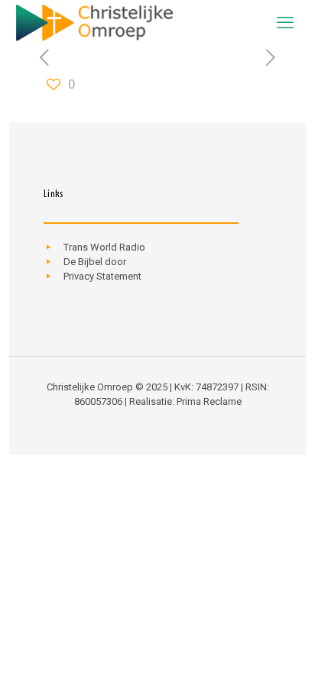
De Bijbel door (94, 261)
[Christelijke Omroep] (94, 23)
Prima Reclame (209, 401)
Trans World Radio (104, 247)
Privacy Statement (102, 276)
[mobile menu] (285, 23)
